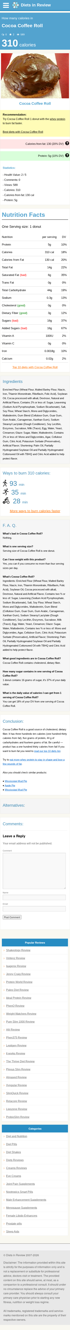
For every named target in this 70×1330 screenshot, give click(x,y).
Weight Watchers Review (21, 1013)
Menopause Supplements (21, 1207)
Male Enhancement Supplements (26, 1199)
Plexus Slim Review (18, 1069)
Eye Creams (13, 1176)
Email (5, 903)
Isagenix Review (16, 966)
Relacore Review (16, 1101)
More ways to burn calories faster (35, 511)
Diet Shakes (13, 1152)
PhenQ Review (15, 1005)
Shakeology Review (18, 950)
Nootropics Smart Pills (19, 1191)
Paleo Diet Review (17, 990)
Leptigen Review (16, 1045)
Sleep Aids (12, 1231)
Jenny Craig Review (18, 974)
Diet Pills (11, 1144)
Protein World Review (19, 982)
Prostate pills (14, 1223)
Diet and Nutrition (16, 1136)
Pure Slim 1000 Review (20, 1021)
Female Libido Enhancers (21, 1215)
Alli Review (13, 1029)
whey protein (57, 119)
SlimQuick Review (17, 1093)
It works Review (15, 1053)
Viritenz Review (15, 958)
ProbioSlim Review (17, 1117)
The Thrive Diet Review (20, 1061)
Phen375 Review (16, 1037)
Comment (7, 850)
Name (5, 892)
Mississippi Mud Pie (16, 781)
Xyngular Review (16, 1085)
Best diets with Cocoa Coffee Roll (23, 131)
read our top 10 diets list (47, 751)
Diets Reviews (15, 1160)
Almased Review (16, 1077)
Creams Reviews (16, 1168)
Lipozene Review (16, 1109)
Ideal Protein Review (18, 997)
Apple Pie (10, 785)
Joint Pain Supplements (20, 1183)
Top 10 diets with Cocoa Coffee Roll (35, 367)
